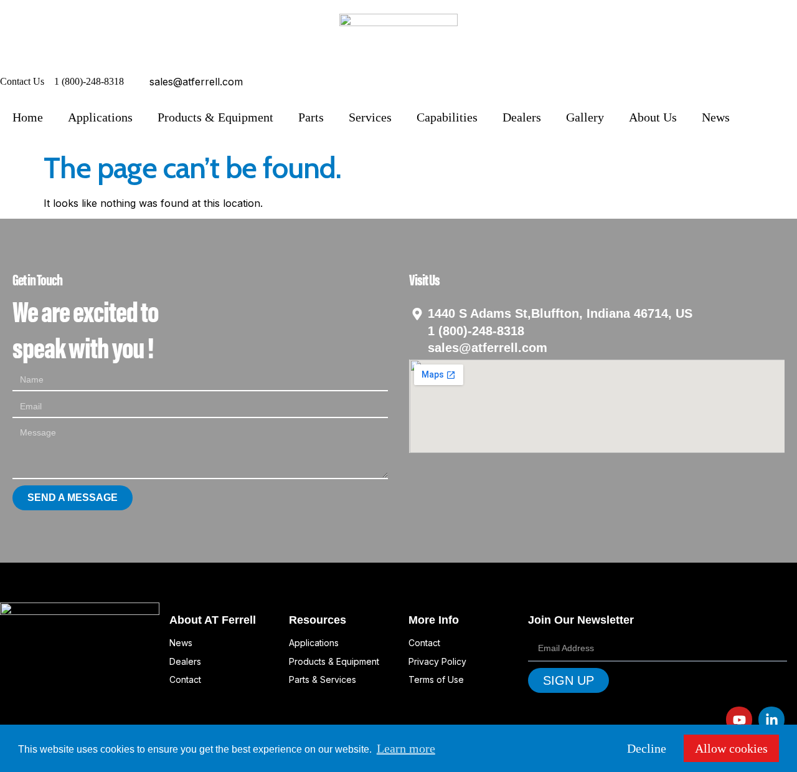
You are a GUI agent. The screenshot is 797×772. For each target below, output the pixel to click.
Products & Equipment (215, 117)
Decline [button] (646, 748)
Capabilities (447, 117)
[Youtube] (739, 720)
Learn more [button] (406, 748)
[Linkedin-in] (771, 720)
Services (370, 117)
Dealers (521, 117)
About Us (653, 117)
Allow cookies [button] (731, 748)
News (716, 117)
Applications (100, 117)
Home (27, 117)
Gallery (585, 117)
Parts (311, 117)
